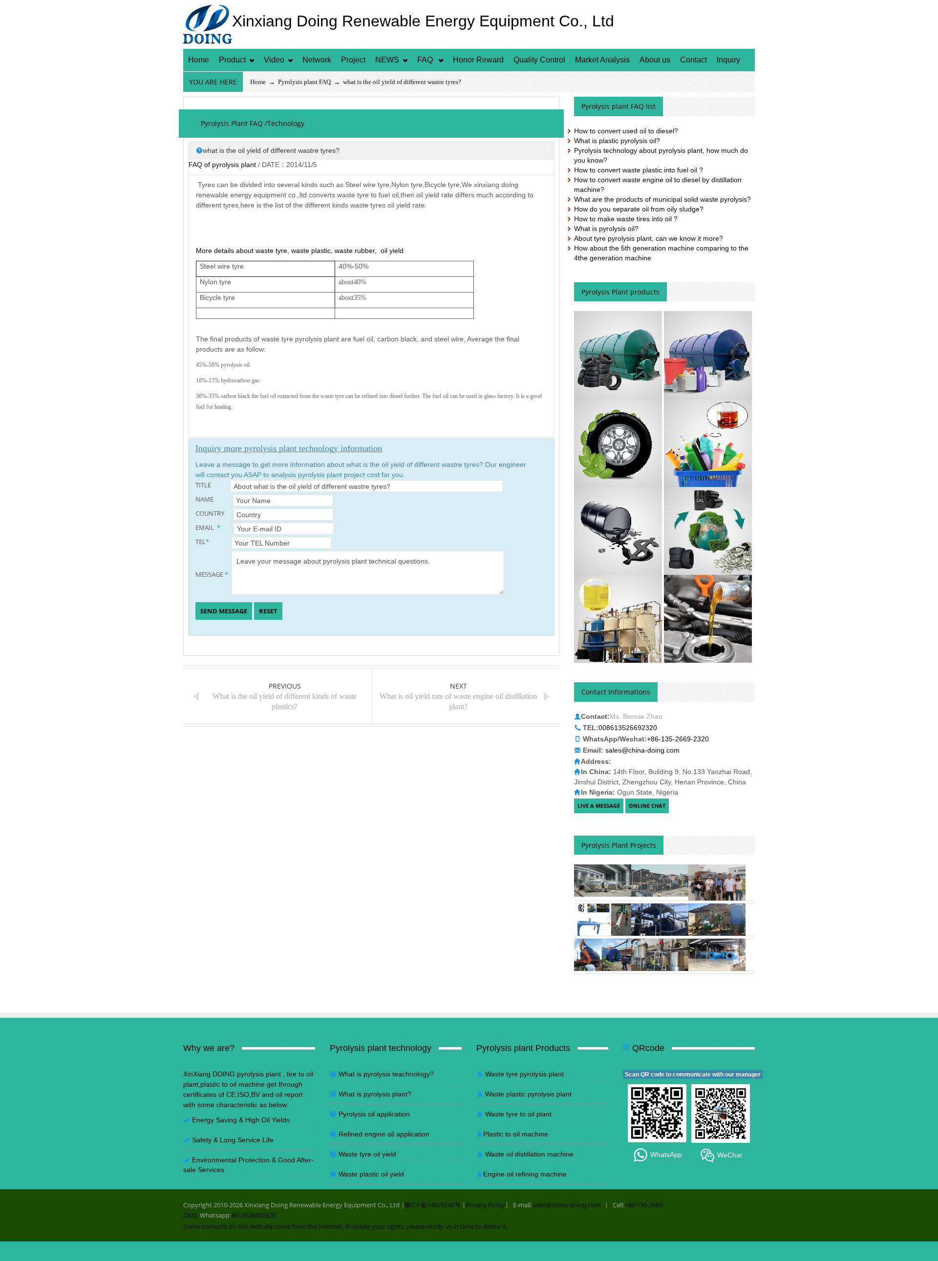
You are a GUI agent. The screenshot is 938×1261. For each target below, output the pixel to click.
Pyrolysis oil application (374, 1114)
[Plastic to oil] (708, 442)
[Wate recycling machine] (708, 530)
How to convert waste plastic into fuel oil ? (638, 170)
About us (655, 60)
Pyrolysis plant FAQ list (618, 106)
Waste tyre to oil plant (518, 1114)
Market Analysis (602, 60)
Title (209, 485)
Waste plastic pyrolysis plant (528, 1094)
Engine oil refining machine (525, 1174)
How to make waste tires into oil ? (626, 219)
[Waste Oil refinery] (708, 618)
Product (232, 60)
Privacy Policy (485, 1204)
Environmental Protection (232, 1160)
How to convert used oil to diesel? (626, 131)
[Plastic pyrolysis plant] (708, 354)
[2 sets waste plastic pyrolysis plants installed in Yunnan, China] (717, 955)
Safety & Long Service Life (233, 1140)
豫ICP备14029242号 (433, 1204)
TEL (202, 542)
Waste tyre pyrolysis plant (524, 1074)
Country (210, 513)
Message (211, 574)
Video (274, 60)
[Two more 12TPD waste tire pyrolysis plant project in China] (659, 880)
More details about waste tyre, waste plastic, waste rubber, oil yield (300, 250)
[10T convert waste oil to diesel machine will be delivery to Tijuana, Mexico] (717, 920)
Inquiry (728, 60)
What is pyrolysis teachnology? (386, 1074)
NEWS (387, 60)
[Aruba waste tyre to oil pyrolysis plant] (602, 955)
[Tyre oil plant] (619, 530)
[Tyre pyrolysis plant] (619, 442)
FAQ (426, 60)
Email (207, 528)
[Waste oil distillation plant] (619, 618)
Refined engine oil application (384, 1134)
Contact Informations (615, 691)
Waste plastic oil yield (371, 1174)
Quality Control (539, 60)
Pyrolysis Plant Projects (618, 845)
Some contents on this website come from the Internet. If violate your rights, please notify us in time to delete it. (345, 1226)
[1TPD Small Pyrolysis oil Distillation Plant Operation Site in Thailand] (659, 955)
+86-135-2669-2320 (678, 739)
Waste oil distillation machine (529, 1154)
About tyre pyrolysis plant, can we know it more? (648, 238)
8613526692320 (253, 1215)
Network (316, 60)
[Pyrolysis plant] (618, 354)
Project (353, 60)
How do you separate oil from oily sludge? (639, 209)
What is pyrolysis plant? (375, 1094)
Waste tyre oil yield (367, 1154)
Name (210, 499)
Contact (693, 60)
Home (198, 60)
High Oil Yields (267, 1120)
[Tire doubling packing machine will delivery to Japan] (602, 920)
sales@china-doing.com (642, 750)
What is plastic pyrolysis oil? (617, 141)
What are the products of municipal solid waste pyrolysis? (662, 199)
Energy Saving (214, 1120)
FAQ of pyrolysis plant (222, 164)
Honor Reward (478, 60)
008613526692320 (627, 728)
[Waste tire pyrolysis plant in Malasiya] (717, 882)
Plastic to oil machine (515, 1134)
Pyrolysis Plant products (620, 291)
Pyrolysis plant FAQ (304, 81)
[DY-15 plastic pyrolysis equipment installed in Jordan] (659, 920)
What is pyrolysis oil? (606, 228)
